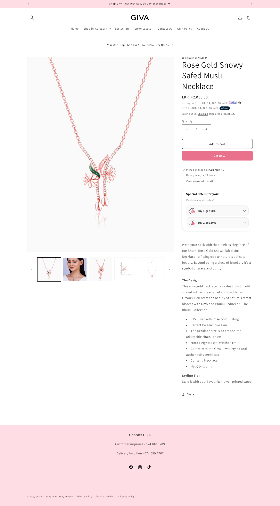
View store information (201, 181)
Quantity (187, 121)
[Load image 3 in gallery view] (100, 269)
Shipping (203, 113)
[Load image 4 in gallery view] (126, 269)
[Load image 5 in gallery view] (152, 269)
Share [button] (190, 394)
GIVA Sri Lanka (43, 496)
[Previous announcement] (28, 4)
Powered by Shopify (62, 496)
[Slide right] (169, 269)
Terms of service (104, 496)
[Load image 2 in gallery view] (75, 269)
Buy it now (217, 156)
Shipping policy (125, 496)
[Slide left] (31, 269)
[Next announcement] (251, 4)
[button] (31, 17)
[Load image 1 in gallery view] (49, 269)
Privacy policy (84, 496)
